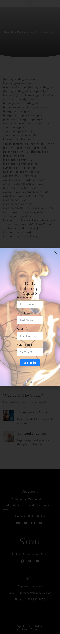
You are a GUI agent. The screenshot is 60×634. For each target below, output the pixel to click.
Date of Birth (25, 345)
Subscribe (30, 363)
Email (20, 329)
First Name (24, 297)
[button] (55, 252)
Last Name (24, 313)
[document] (30, 317)
